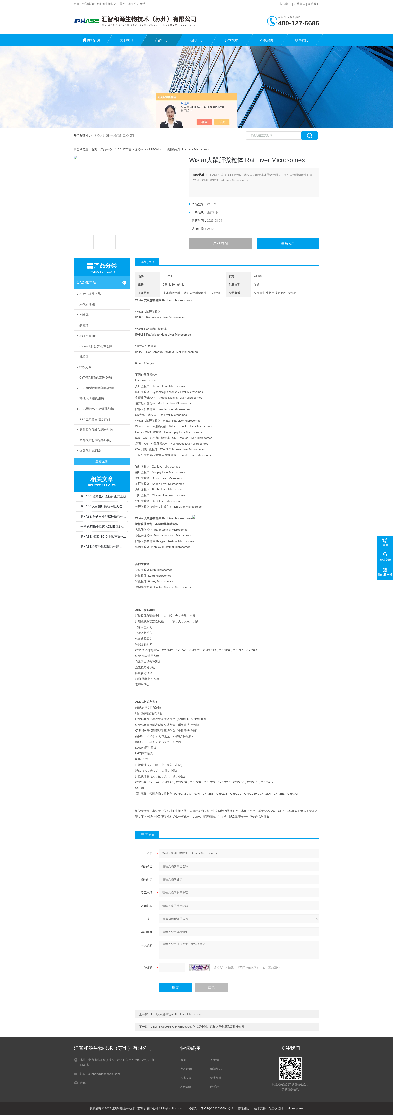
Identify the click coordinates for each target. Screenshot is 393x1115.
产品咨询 (220, 243)
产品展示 (186, 1069)
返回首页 (285, 4)
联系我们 (313, 4)
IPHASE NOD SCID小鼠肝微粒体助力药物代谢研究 (104, 536)
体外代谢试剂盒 (90, 450)
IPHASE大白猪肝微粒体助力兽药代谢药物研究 (104, 506)
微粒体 (139, 149)
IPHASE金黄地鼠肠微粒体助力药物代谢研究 (104, 546)
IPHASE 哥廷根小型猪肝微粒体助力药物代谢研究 (104, 516)
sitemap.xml (295, 1108)
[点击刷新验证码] (199, 967)
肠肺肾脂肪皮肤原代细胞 (96, 429)
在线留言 (299, 4)
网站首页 (93, 40)
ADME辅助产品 (90, 294)
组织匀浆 (85, 367)
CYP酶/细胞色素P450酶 (95, 377)
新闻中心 (196, 40)
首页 (94, 149)
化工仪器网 (276, 1108)
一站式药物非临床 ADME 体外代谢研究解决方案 (104, 526)
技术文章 (231, 40)
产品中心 (161, 40)
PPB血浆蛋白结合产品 (94, 419)
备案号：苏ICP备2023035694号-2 (211, 1108)
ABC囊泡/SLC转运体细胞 (96, 409)
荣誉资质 (216, 1078)
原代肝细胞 (87, 304)
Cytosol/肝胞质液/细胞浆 (96, 346)
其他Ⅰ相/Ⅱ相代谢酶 (91, 398)
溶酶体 (84, 314)
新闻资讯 (216, 1069)
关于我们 (126, 40)
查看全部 (101, 461)
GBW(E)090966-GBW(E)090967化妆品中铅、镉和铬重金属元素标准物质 (197, 1026)
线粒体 (84, 325)
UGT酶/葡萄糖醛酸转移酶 (96, 388)
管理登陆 (243, 1108)
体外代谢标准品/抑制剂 (95, 440)
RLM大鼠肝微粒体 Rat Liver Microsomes (177, 1014)
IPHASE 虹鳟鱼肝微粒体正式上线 (103, 496)
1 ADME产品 (123, 149)
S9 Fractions (87, 335)
